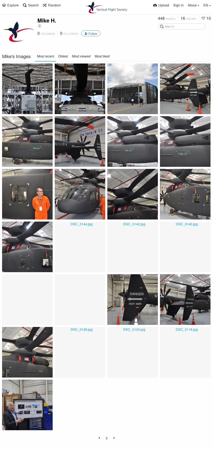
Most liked (102, 56)
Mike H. (46, 20)
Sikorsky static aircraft (24, 110)
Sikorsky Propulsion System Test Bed (22, 105)
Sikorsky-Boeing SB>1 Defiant (180, 105)
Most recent (45, 56)
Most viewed (81, 56)
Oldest (63, 56)
